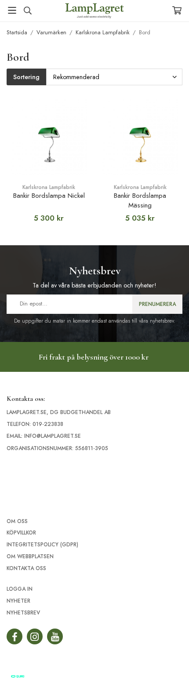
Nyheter (18, 601)
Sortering (26, 77)
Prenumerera (157, 304)
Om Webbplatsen (30, 556)
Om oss (17, 521)
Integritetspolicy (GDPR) (42, 545)
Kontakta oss (26, 568)
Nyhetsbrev (23, 613)
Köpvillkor (21, 533)
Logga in (20, 589)
